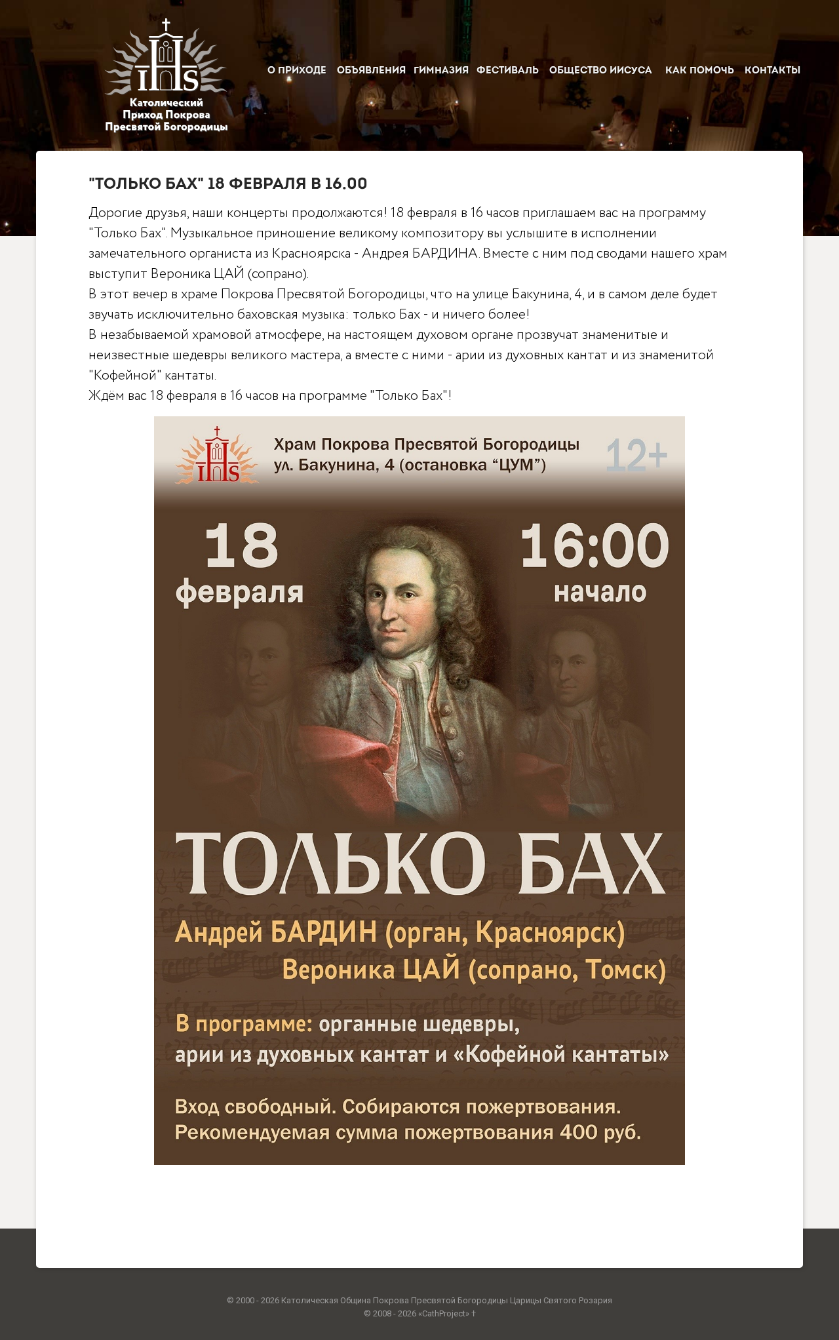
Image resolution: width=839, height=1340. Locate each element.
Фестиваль (508, 71)
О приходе (296, 71)
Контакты (772, 71)
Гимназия (441, 71)
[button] (419, 794)
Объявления (371, 71)
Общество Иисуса (600, 71)
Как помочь (699, 71)
